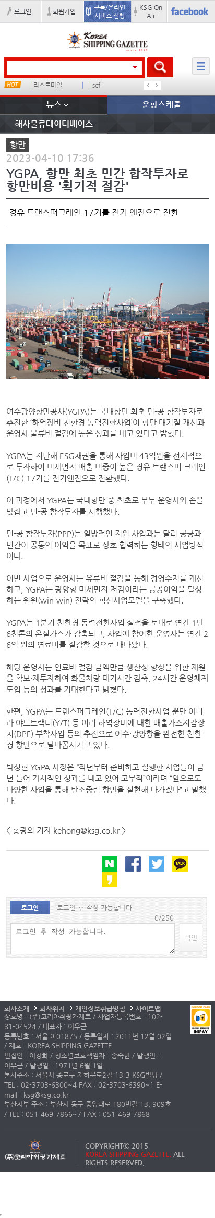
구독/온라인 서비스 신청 (109, 11)
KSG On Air (150, 11)
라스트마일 (47, 85)
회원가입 (64, 11)
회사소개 (16, 1008)
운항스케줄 (161, 105)
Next (156, 85)
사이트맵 (148, 1008)
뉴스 (54, 105)
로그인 (22, 11)
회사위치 (52, 1008)
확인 (191, 938)
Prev (148, 85)
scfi (97, 85)
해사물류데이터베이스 (54, 124)
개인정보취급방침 (100, 1008)
